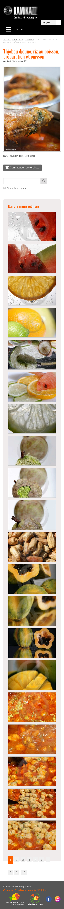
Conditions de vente (25, 890)
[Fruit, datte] (32, 547)
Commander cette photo (24, 167)
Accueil (7, 40)
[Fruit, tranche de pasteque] (32, 227)
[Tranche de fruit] (32, 387)
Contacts (8, 890)
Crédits (42, 890)
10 (23, 872)
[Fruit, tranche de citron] (32, 419)
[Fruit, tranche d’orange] (32, 291)
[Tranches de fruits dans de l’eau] (32, 355)
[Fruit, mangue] (32, 675)
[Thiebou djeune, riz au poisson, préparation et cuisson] (32, 109)
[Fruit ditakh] (32, 451)
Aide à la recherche (17, 188)
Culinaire (29, 40)
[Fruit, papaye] (32, 579)
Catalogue (17, 40)
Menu (19, 29)
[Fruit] (32, 323)
